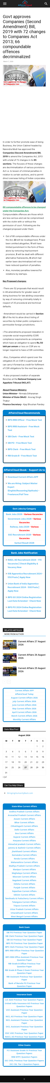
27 (25, 767)
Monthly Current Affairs (24, 719)
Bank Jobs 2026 (24, 514)
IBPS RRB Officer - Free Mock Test (25, 420)
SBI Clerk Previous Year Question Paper (24, 936)
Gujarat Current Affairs (24, 837)
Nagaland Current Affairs (24, 880)
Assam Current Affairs (24, 819)
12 (19, 756)
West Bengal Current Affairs (24, 916)
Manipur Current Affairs (24, 869)
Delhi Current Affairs (24, 829)
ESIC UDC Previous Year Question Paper (24, 1033)
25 (13, 767)
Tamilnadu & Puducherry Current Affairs (24, 898)
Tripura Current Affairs (24, 905)
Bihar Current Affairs (24, 822)
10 (6, 756)
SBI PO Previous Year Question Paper (24, 932)
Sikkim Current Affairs (24, 894)
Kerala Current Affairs (24, 858)
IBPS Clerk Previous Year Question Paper (24, 947)
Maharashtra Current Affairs (24, 862)
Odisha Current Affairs (24, 884)
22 (37, 762)
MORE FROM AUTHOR (14, 634)
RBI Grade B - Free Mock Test (22, 455)
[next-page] (9, 681)
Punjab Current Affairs (24, 887)
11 (13, 756)
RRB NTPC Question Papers (24, 1057)
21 (31, 762)
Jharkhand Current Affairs (24, 851)
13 (25, 756)
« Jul (5, 776)
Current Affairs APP (24, 690)
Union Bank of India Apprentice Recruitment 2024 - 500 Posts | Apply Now (23, 587)
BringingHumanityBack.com (20, 793)
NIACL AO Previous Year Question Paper (24, 1036)
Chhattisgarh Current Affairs (24, 826)
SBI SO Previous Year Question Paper (24, 939)
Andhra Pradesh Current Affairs (24, 811)
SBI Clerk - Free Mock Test (21, 436)
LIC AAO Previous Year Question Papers (24, 999)
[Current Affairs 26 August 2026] (10, 658)
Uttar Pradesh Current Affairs (24, 909)
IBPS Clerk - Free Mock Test (22, 449)
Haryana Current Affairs (24, 840)
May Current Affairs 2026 (24, 708)
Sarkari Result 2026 (24, 543)
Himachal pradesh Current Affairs (24, 844)
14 (31, 756)
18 (13, 762)
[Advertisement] (25, 115)
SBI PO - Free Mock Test (20, 443)
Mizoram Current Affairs (24, 876)
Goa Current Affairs (24, 833)
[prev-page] (4, 681)
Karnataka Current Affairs (24, 855)
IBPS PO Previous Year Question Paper (24, 943)
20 (25, 762)
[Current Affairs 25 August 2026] (10, 671)
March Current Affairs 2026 (24, 715)
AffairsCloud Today (24, 694)
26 (19, 767)
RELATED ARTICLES (13, 630)
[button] (4, 4)
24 (6, 767)
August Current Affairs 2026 (24, 697)
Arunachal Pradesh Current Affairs (24, 815)
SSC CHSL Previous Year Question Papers (24, 1060)
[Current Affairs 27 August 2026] (10, 644)
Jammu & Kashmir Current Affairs (24, 847)
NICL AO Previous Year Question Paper (24, 1016)
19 (19, 762)
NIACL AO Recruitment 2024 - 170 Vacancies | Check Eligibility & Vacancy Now (25, 563)
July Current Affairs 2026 (24, 701)
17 (6, 762)
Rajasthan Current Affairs (24, 891)
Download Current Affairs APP (23, 477)
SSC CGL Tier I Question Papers (24, 1064)
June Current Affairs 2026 (24, 705)
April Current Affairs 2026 (24, 712)
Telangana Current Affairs (24, 902)
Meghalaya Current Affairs (24, 873)
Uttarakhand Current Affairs (24, 913)
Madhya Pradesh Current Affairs (24, 866)
